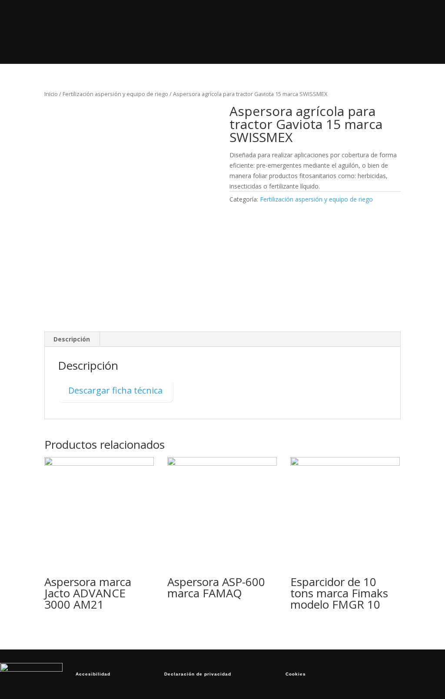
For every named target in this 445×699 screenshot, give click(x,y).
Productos (175, 15)
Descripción (71, 339)
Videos (312, 15)
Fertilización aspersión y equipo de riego (115, 94)
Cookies (296, 674)
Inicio (133, 15)
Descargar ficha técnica (115, 390)
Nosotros (221, 15)
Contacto (309, 47)
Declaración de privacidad (197, 674)
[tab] (72, 339)
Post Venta (268, 15)
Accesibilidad (93, 674)
